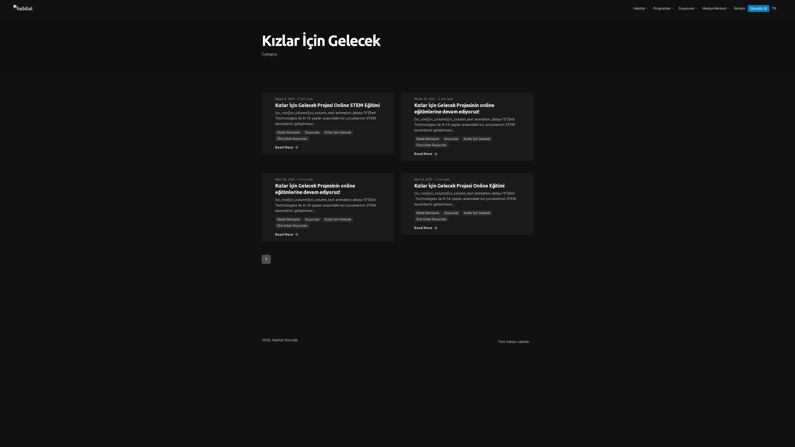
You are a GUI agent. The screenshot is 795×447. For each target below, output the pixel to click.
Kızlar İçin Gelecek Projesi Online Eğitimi (459, 186)
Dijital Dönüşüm (288, 132)
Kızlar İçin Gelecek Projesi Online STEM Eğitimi (327, 105)
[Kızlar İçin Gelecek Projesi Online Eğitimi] (467, 170)
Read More (284, 147)
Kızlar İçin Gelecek (338, 132)
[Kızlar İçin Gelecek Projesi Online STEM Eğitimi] (328, 89)
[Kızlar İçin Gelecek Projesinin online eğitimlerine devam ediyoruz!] (467, 89)
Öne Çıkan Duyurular (292, 138)
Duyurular (312, 132)
